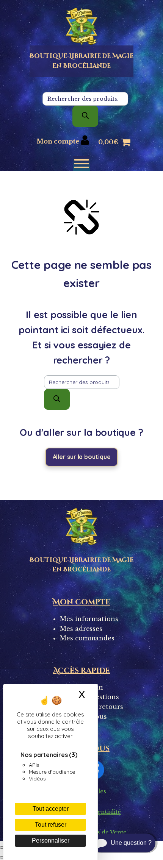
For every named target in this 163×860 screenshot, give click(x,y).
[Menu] (81, 163)
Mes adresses (81, 628)
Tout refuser (50, 824)
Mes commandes (87, 638)
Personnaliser (50, 840)
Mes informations (89, 619)
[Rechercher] (85, 116)
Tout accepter (51, 808)
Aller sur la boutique (82, 456)
